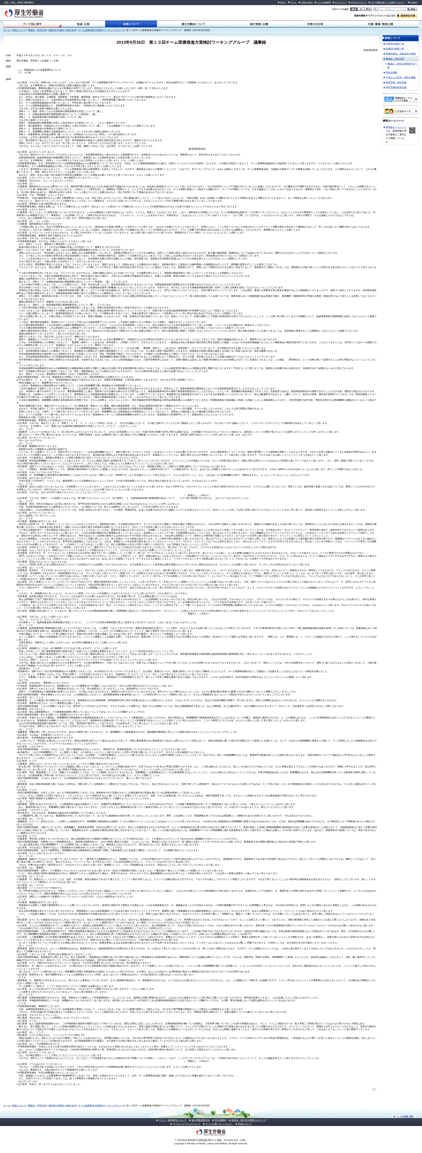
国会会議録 (391, 72)
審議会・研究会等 (37, 30)
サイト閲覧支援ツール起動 (382, 2)
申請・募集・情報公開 (380, 24)
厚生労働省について (193, 24)
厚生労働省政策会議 (396, 87)
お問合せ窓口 (307, 2)
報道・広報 (83, 24)
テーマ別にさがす (32, 24)
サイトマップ (341, 2)
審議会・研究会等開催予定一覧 (402, 65)
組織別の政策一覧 (395, 48)
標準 (353, 9)
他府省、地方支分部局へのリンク (248, 1120)
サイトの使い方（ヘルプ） (219, 1124)
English (413, 2)
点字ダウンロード (359, 2)
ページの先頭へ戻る (404, 1116)
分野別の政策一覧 (395, 43)
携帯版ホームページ (396, 127)
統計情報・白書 (259, 24)
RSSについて (245, 1124)
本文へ (283, 2)
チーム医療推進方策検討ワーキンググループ (101, 30)
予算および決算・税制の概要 (401, 77)
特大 (368, 9)
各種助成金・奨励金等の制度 (401, 53)
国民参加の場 (407, 16)
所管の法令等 (315, 24)
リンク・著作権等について (172, 1120)
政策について (131, 24)
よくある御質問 (324, 2)
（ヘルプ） (399, 2)
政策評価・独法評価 (396, 82)
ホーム (294, 2)
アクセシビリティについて (186, 1124)
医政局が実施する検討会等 (62, 30)
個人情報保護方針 (200, 1120)
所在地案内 (220, 1120)
